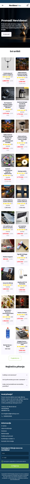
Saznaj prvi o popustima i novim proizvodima (15, 461)
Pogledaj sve (15, 358)
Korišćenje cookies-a (7, 439)
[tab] (15, 375)
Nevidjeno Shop (14, 474)
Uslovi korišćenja (6, 428)
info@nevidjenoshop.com (10, 414)
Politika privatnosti (7, 436)
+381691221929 (6, 416)
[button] (7, 77)
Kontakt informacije (7, 441)
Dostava (4, 431)
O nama (3, 426)
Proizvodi (6, 34)
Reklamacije (5, 433)
